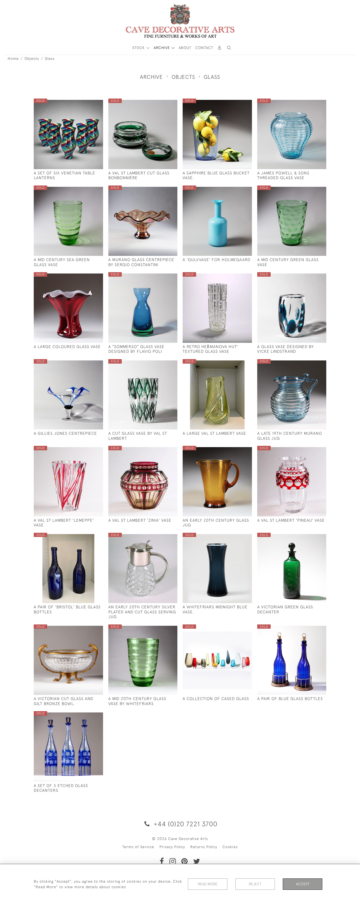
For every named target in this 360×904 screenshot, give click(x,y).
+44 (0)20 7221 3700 (184, 824)
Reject (255, 884)
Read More (207, 884)
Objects (32, 58)
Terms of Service (138, 847)
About (185, 48)
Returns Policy (203, 847)
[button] (229, 48)
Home (13, 58)
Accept (302, 884)
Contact (204, 48)
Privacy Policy (172, 847)
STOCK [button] (139, 48)
